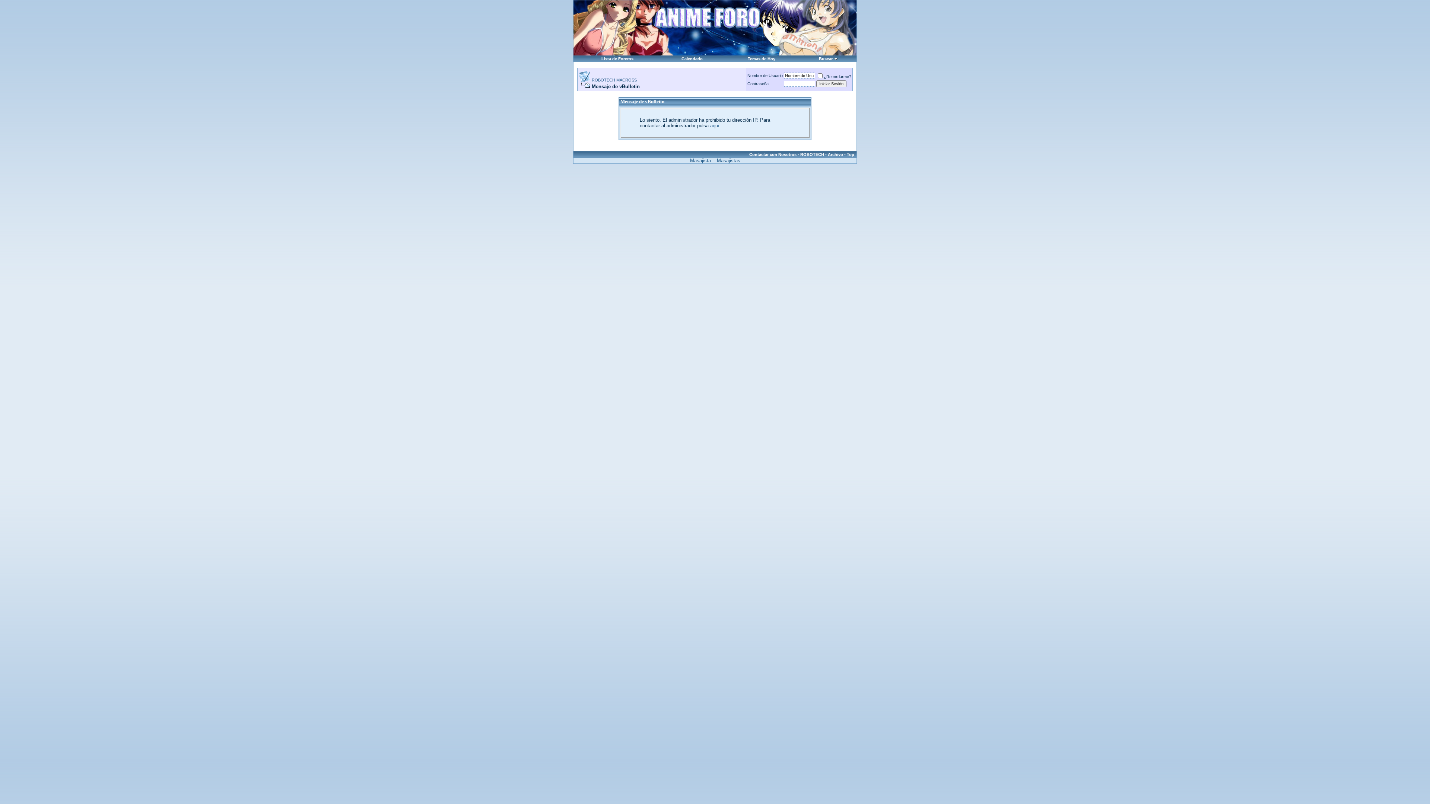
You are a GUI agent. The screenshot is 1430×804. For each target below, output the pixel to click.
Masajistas (728, 160)
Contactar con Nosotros (773, 154)
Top (850, 154)
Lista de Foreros (617, 59)
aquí (714, 125)
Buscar (826, 59)
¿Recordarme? (837, 76)
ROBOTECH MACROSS (614, 80)
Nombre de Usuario (765, 75)
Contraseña (758, 84)
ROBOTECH (812, 154)
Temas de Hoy (761, 59)
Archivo (835, 154)
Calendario (692, 59)
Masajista (700, 160)
